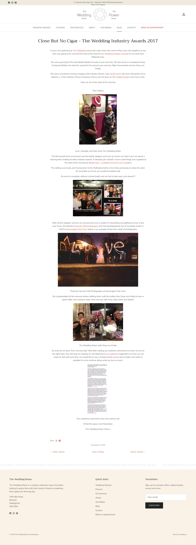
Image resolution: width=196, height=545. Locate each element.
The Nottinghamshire (82, 50)
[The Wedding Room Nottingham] (93, 14)
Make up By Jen (112, 73)
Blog (119, 27)
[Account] (183, 14)
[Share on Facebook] (60, 441)
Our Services (76, 27)
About (92, 27)
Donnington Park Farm (77, 229)
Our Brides (106, 27)
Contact (131, 27)
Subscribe (154, 505)
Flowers (60, 27)
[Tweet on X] (56, 441)
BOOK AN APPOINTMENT (98, 2)
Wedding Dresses (42, 27)
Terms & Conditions (180, 534)
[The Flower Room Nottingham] (114, 14)
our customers (112, 354)
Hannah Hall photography (87, 226)
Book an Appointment (152, 27)
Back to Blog (98, 451)
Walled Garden (123, 77)
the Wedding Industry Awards (114, 53)
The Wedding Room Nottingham (26, 534)
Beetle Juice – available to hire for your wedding (110, 162)
